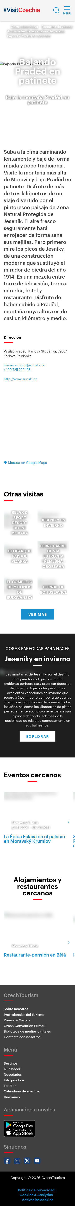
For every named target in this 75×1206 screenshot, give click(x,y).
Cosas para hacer (24, 26)
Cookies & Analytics (36, 1195)
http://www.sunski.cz (20, 379)
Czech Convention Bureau (24, 1026)
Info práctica (14, 1080)
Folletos (10, 1085)
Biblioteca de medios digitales (27, 1031)
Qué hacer (12, 1069)
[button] (56, 10)
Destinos (11, 1063)
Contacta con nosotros (22, 1037)
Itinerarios (12, 1097)
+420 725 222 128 (17, 370)
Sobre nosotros (16, 1009)
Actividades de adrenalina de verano (36, 31)
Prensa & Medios (17, 1020)
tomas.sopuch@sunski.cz (24, 365)
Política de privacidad (36, 1190)
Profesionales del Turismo (24, 1014)
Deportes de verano (57, 26)
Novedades (13, 1074)
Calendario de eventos (21, 1091)
